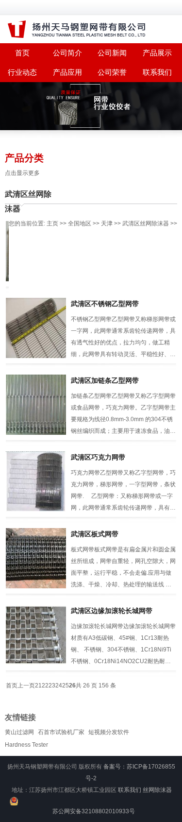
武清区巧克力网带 (98, 457)
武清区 (131, 223)
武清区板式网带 (94, 534)
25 (65, 685)
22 (45, 685)
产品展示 (157, 53)
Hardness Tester (26, 744)
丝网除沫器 (157, 790)
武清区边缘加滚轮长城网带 (111, 611)
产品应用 (67, 72)
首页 (11, 685)
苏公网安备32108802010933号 (93, 811)
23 (52, 685)
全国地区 (79, 223)
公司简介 (67, 53)
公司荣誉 (112, 72)
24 (58, 685)
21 (38, 685)
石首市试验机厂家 (61, 732)
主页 (52, 223)
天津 (107, 223)
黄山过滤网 (19, 732)
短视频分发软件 (108, 732)
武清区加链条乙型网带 (105, 380)
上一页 (26, 685)
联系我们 (157, 72)
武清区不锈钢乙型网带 (105, 304)
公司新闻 (112, 53)
